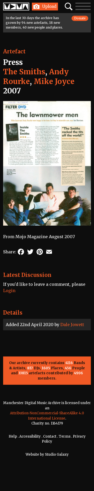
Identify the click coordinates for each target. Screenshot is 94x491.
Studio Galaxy (57, 454)
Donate (80, 18)
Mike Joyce (54, 81)
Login (9, 290)
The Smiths (24, 71)
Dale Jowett (72, 324)
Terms (64, 436)
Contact (49, 436)
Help (13, 436)
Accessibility (30, 436)
